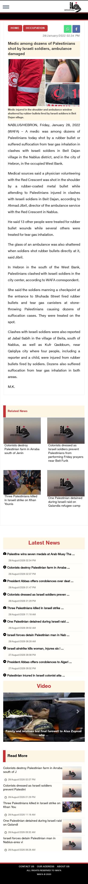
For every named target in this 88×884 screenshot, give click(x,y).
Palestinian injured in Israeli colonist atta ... (36, 676)
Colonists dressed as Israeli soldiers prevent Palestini (27, 787)
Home (15, 28)
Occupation (35, 28)
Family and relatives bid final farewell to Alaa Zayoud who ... (44, 733)
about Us (63, 866)
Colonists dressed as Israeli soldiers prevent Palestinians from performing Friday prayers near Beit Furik (65, 453)
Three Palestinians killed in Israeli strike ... (35, 608)
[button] (9, 711)
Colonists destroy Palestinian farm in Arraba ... (38, 568)
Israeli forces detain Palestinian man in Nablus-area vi (29, 840)
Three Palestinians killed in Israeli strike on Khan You (31, 805)
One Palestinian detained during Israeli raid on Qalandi (32, 823)
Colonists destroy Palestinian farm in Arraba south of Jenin (22, 449)
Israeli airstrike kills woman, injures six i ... (35, 649)
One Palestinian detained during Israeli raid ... (38, 622)
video (44, 686)
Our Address (45, 866)
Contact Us (26, 866)
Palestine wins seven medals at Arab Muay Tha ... (41, 554)
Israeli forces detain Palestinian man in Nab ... (38, 635)
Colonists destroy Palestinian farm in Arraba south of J (32, 770)
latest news (44, 543)
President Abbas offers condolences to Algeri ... (39, 662)
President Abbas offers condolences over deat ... (40, 581)
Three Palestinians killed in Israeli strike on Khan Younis (20, 500)
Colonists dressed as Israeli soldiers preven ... (38, 595)
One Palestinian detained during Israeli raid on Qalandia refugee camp (65, 502)
